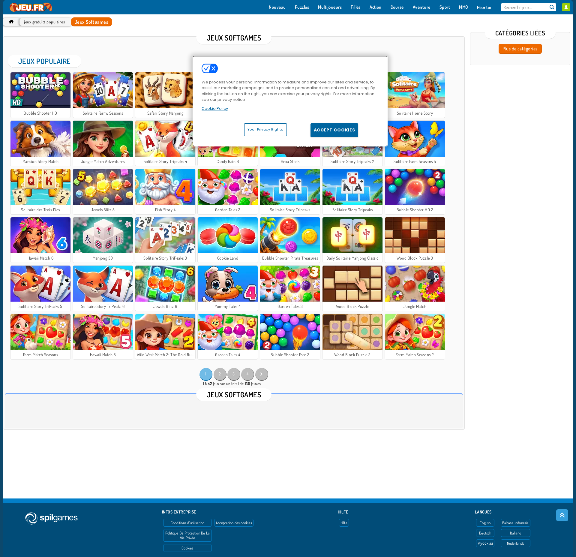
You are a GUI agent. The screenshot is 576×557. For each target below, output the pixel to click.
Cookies (188, 548)
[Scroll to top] (562, 515)
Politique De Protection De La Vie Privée (187, 535)
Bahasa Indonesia (515, 522)
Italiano (515, 533)
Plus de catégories (520, 49)
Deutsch (485, 533)
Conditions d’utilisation (187, 522)
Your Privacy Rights (266, 129)
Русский (485, 543)
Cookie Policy (215, 108)
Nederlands (515, 543)
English (485, 522)
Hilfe (343, 522)
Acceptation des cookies (234, 522)
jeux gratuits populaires (44, 21)
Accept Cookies (334, 130)
